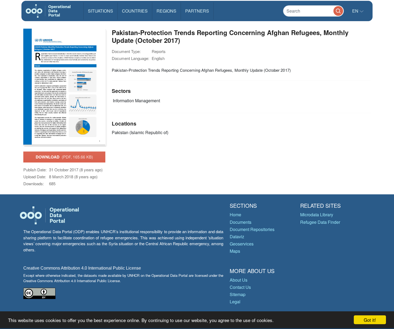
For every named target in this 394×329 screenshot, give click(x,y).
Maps (235, 251)
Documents (240, 222)
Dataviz (237, 236)
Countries (135, 11)
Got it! (370, 319)
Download (64, 157)
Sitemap (238, 294)
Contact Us (240, 287)
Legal (235, 301)
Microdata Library (316, 214)
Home (235, 214)
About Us (238, 280)
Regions (166, 11)
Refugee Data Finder (320, 222)
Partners (197, 11)
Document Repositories (252, 229)
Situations (100, 11)
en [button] (355, 11)
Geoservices (242, 244)
